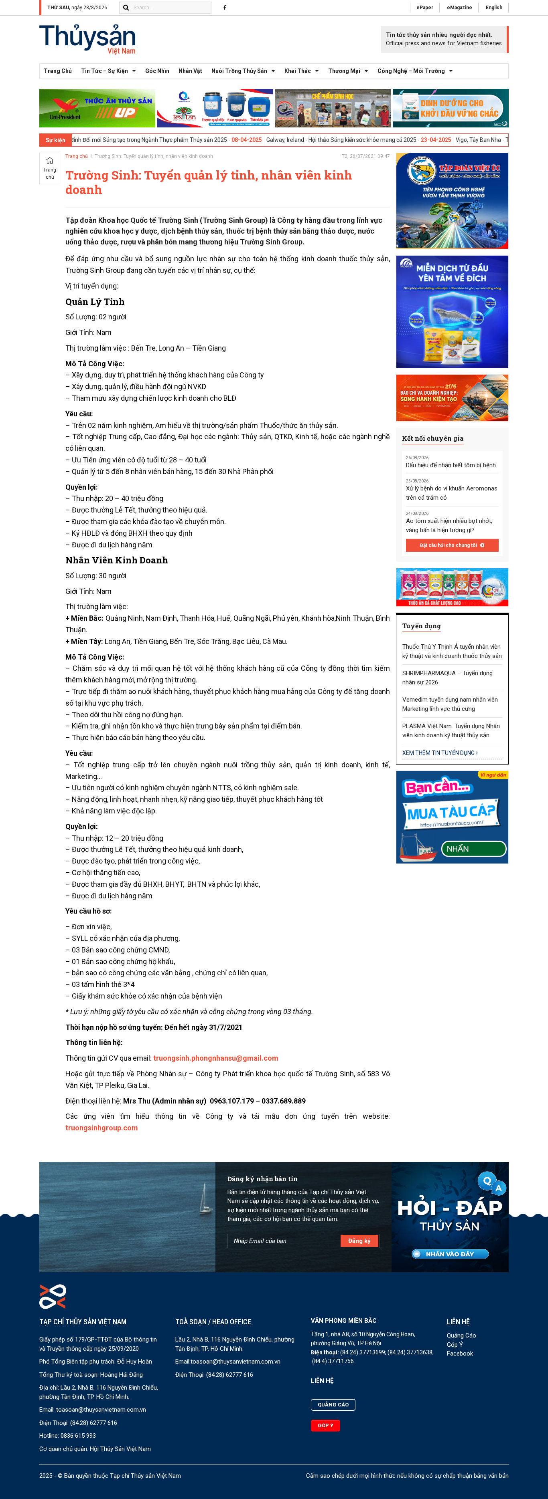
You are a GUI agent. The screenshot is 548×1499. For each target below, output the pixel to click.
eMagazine (459, 7)
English (494, 7)
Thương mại (344, 71)
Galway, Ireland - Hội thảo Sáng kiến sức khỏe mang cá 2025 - (289, 140)
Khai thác (297, 71)
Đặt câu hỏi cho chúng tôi (449, 545)
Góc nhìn (157, 71)
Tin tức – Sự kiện (104, 71)
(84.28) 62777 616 (93, 1422)
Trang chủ (58, 71)
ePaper (424, 7)
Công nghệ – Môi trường (411, 71)
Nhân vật (190, 71)
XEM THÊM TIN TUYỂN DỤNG (439, 753)
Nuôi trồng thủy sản (239, 71)
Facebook (460, 1353)
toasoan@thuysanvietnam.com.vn (101, 1409)
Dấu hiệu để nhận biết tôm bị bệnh (451, 465)
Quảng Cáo (461, 1335)
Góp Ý (455, 1344)
